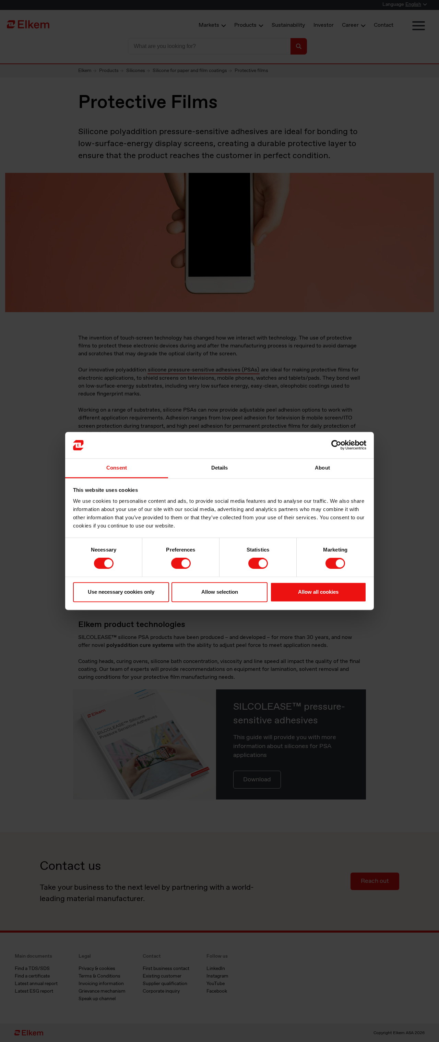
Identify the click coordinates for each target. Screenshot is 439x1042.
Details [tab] (219, 468)
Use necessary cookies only (121, 592)
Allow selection (219, 592)
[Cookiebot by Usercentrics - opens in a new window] (336, 445)
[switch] (181, 563)
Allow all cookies (318, 592)
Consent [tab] (116, 468)
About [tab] (322, 468)
